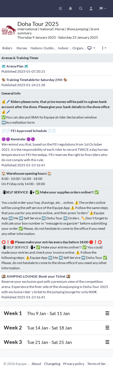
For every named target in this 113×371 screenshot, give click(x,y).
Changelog (52, 363)
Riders (7, 48)
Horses (22, 48)
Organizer (79, 48)
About (36, 363)
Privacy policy (73, 363)
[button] (103, 9)
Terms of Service (99, 363)
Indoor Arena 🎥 (65, 48)
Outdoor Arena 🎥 (50, 48)
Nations (36, 48)
